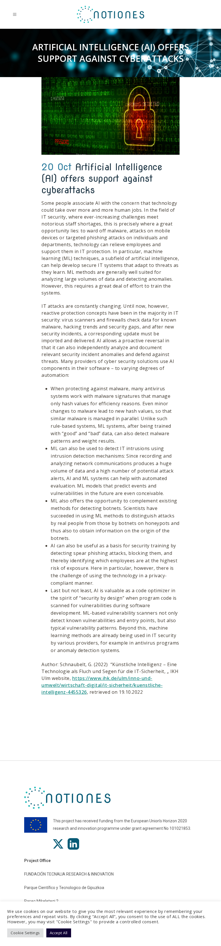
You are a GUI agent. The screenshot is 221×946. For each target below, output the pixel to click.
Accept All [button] (59, 932)
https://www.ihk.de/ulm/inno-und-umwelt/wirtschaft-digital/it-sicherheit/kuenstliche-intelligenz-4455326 (102, 685)
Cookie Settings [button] (25, 932)
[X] (58, 844)
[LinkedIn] (73, 844)
